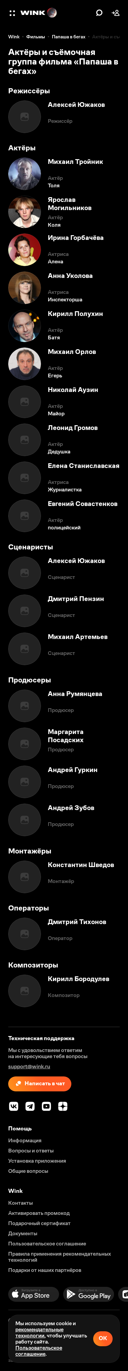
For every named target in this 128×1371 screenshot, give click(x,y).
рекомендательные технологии (39, 1332)
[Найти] (99, 13)
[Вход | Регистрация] (116, 13)
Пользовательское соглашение (38, 1351)
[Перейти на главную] (56, 13)
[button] (13, 13)
